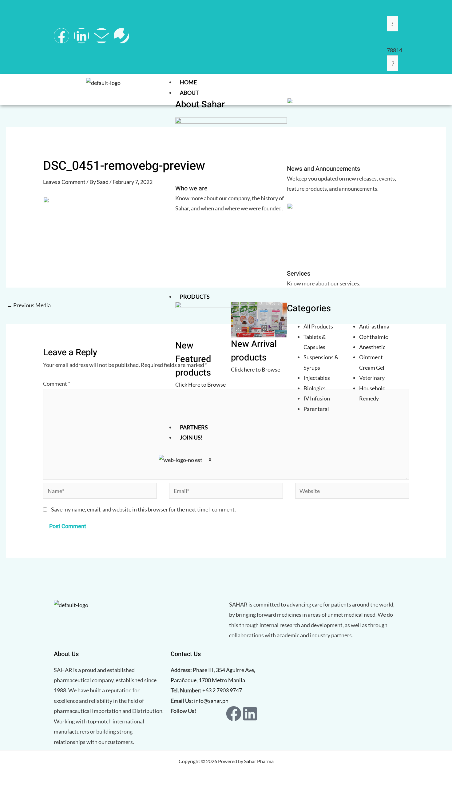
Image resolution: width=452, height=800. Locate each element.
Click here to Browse (255, 369)
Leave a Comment (64, 181)
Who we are (191, 188)
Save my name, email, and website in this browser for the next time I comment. (143, 509)
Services (298, 273)
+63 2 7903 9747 (222, 690)
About (189, 92)
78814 (394, 50)
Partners (194, 427)
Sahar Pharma (259, 761)
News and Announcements (323, 168)
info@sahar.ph (211, 700)
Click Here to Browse (200, 384)
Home (188, 82)
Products (195, 296)
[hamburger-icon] (392, 83)
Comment (56, 383)
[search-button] (393, 38)
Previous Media (29, 305)
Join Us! (191, 437)
